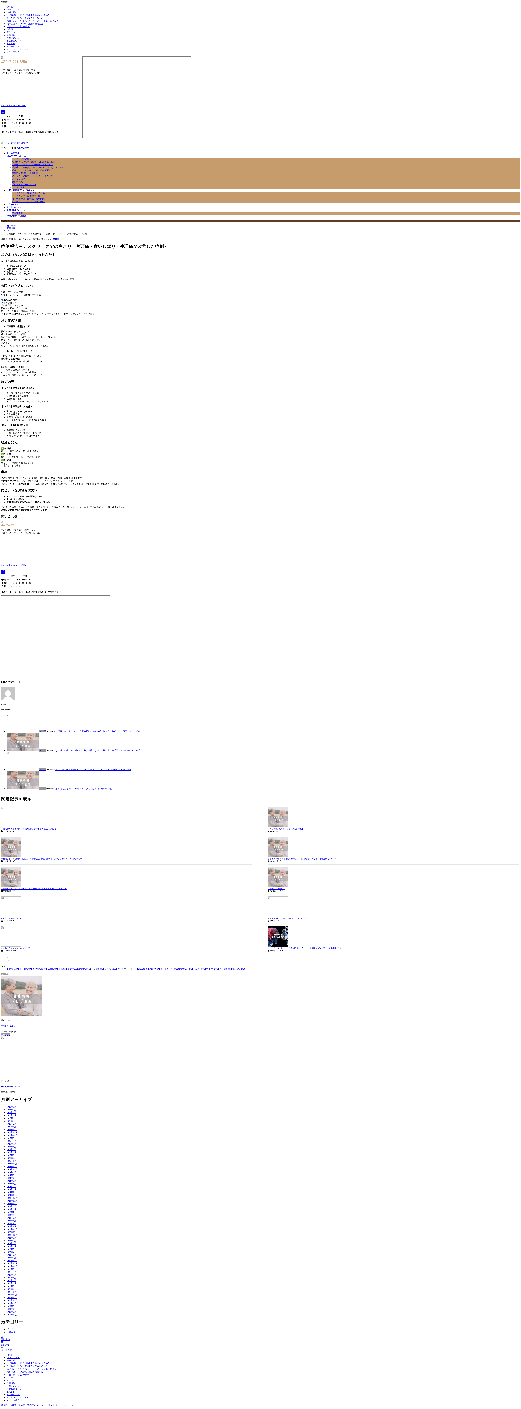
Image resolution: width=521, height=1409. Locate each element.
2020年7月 (11, 1309)
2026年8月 (11, 1107)
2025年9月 (11, 1138)
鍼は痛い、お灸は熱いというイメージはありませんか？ (34, 21)
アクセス (11, 32)
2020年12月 (12, 1295)
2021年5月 (11, 1280)
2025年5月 (11, 1149)
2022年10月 (12, 1235)
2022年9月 (11, 1238)
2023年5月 (11, 1218)
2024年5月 (11, 1184)
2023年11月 (12, 1201)
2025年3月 (11, 1155)
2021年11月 (12, 1263)
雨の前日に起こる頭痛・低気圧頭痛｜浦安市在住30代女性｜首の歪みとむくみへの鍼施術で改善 (42, 859)
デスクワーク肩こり (127, 969)
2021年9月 (11, 1269)
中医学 (62, 969)
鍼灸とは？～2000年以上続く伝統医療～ (26, 24)
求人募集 (11, 43)
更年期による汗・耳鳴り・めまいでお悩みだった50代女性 (83, 788)
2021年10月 (12, 1266)
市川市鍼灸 (211, 969)
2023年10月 (12, 1203)
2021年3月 (11, 1286)
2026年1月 (11, 1127)
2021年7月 (11, 1275)
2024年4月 (11, 1186)
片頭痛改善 (224, 969)
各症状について (14, 41)
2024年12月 (12, 1164)
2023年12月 (12, 1198)
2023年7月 (11, 1212)
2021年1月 (11, 1292)
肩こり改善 (25, 969)
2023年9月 (11, 1206)
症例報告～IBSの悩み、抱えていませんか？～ (287, 918)
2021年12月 (12, 1260)
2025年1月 (11, 1161)
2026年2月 (11, 1124)
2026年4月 (11, 1118)
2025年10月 (12, 1135)
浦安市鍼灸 (83, 969)
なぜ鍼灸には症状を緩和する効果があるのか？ (29, 15)
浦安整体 (71, 969)
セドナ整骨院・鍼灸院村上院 (26, 196)
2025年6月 (11, 1147)
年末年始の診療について (10, 1087)
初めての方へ (13, 9)
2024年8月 (11, 1175)
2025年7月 (11, 1144)
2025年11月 (12, 1132)
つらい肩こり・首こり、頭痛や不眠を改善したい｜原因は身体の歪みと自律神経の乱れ (305, 948)
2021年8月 (11, 1272)
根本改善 (143, 969)
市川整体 (154, 969)
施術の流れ (12, 12)
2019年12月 (12, 1315)
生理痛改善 (96, 969)
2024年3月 (11, 1189)
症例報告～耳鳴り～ (276, 889)
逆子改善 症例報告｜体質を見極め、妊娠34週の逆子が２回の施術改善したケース (302, 859)
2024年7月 (11, 1178)
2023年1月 (11, 1226)
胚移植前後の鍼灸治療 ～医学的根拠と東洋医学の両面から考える (29, 829)
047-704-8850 (23, 148)
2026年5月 (11, 1115)
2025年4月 (11, 1152)
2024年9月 (11, 1172)
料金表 (10, 29)
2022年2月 (11, 1258)
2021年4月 (11, 1283)
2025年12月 (12, 1129)
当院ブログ (17, 213)
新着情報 (11, 35)
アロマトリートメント (17, 49)
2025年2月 (11, 1158)
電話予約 (5, 1339)
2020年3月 (11, 1312)
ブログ (56, 239)
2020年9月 (11, 1303)
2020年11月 (12, 1297)
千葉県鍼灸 (198, 969)
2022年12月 (12, 1229)
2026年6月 (11, 1112)
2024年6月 (11, 1181)
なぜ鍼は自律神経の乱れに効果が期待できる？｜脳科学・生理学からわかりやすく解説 (97, 750)
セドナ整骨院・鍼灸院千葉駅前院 (28, 199)
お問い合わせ (13, 38)
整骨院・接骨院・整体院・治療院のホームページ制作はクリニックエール (37, 1405)
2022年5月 (11, 1249)
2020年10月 (12, 1300)
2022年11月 (12, 1232)
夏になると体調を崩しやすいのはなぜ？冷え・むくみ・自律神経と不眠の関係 (93, 769)
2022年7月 (11, 1243)
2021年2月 (11, 1289)
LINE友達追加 (8, 105)
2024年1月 (11, 1195)
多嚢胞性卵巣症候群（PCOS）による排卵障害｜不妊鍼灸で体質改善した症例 (34, 889)
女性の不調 (109, 969)
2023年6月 (11, 1215)
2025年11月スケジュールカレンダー (16, 948)
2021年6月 (11, 1278)
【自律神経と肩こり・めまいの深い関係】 (286, 829)
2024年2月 (11, 1192)
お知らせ (11, 1332)
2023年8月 (11, 1209)
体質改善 (52, 969)
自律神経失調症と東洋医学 (25, 173)
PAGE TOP (510, 1362)
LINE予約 (5, 1345)
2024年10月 (12, 1169)
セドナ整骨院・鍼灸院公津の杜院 (28, 201)
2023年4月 (11, 1221)
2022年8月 (11, 1240)
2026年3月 (11, 1121)
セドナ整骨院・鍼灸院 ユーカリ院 (28, 193)
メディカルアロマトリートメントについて (32, 176)
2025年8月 (11, 1141)
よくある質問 (18, 187)
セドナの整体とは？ (21, 159)
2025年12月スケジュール (11, 918)
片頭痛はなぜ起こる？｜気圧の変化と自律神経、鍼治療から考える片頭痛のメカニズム (97, 731)
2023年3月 (11, 1223)
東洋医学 (13, 969)
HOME (10, 7)
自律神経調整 (39, 969)
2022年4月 (11, 1252)
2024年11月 (12, 1166)
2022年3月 (11, 1255)
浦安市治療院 (184, 969)
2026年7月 (11, 1109)
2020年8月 (11, 1306)
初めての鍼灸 (238, 969)
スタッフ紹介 (13, 52)
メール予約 (20, 105)
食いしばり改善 (168, 969)
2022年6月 (11, 1246)
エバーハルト (13, 46)
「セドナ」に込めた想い (18, 26)
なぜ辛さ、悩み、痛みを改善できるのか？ (27, 18)
